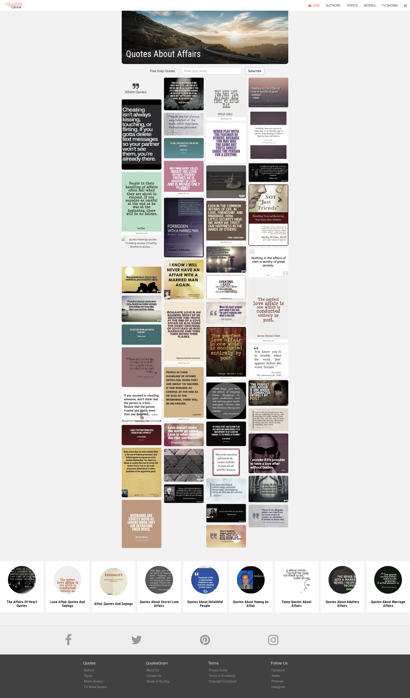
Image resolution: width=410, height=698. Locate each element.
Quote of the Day (158, 681)
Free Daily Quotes (162, 70)
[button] (405, 5)
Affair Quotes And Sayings (67, 604)
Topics (352, 5)
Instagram (278, 687)
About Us (152, 670)
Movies (369, 5)
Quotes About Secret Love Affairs (113, 604)
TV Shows (390, 5)
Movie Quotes (93, 681)
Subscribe (254, 71)
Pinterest (277, 681)
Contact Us (153, 675)
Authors (333, 5)
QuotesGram (14, 5)
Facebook (278, 670)
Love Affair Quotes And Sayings (22, 604)
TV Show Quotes (95, 687)
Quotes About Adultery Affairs (296, 604)
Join (315, 5)
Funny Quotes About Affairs (250, 604)
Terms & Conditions (222, 675)
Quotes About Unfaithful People (159, 604)
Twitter (275, 675)
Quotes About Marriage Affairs (342, 604)
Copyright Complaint (222, 681)
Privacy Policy (218, 670)
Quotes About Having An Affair (205, 604)
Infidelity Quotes (388, 604)
